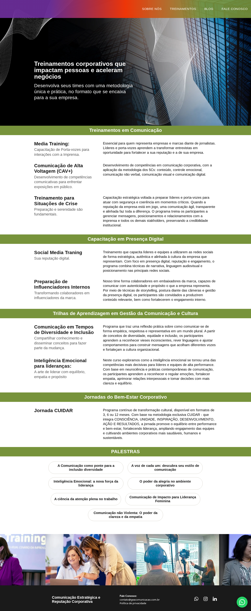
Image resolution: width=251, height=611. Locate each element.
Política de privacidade (133, 598)
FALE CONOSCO (236, 9)
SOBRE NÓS (161, 9)
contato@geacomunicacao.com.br (140, 594)
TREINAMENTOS (189, 9)
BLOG (213, 9)
